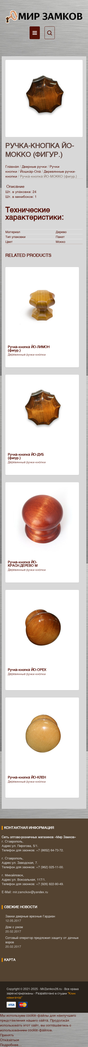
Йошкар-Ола (30, 171)
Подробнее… (11, 1044)
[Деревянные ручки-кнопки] (44, 97)
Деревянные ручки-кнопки (27, 354)
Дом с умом (14, 926)
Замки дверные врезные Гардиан (30, 916)
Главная (12, 166)
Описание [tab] (15, 186)
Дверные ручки (34, 166)
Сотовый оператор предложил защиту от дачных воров (42, 939)
